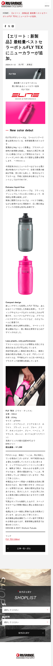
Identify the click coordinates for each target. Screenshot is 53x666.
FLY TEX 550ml (13, 539)
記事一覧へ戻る (24, 548)
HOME (6, 13)
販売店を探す (24, 632)
